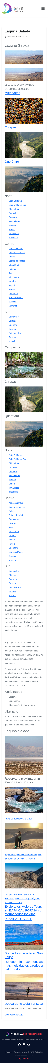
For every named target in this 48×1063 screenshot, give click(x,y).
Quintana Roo (15, 333)
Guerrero (13, 325)
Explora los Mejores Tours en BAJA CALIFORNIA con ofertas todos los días (24, 910)
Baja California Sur (17, 205)
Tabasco (12, 337)
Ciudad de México (17, 253)
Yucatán (12, 341)
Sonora (12, 229)
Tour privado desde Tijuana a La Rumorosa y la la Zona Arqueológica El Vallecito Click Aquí (22, 898)
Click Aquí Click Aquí (14, 1015)
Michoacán (12, 93)
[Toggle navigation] (43, 8)
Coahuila (13, 213)
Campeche (14, 317)
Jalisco (12, 273)
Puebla (12, 289)
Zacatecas (13, 238)
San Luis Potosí (16, 298)
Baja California (15, 201)
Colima (12, 257)
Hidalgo (12, 269)
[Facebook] (19, 1045)
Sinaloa (12, 225)
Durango (13, 217)
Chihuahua (14, 209)
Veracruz (13, 306)
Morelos (12, 281)
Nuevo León (14, 221)
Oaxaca (12, 329)
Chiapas (11, 127)
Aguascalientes (16, 248)
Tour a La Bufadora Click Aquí (18, 819)
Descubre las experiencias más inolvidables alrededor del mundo (24, 965)
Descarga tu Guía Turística (24, 1003)
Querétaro (12, 161)
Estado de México (17, 261)
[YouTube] (28, 1045)
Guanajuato (14, 265)
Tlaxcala (13, 302)
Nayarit (12, 285)
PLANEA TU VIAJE (18, 919)
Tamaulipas (14, 234)
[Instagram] (24, 1045)
